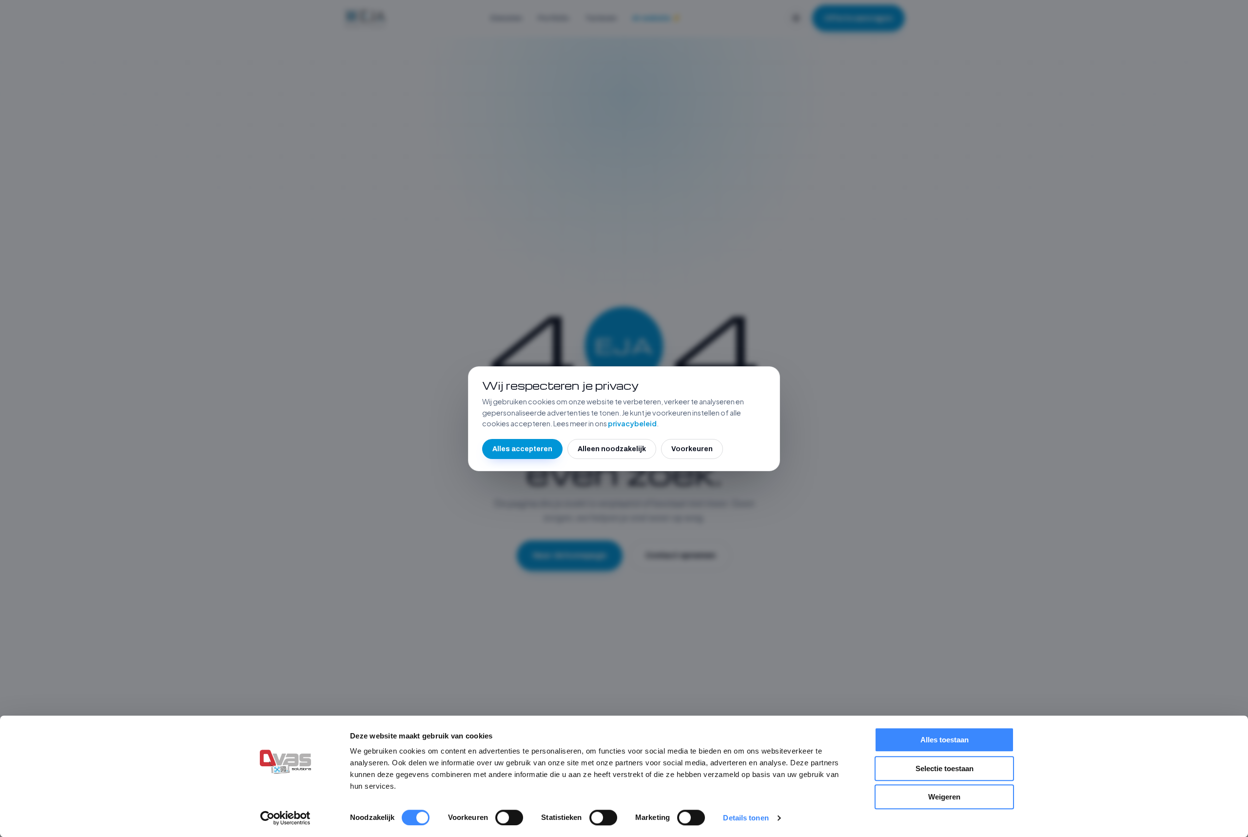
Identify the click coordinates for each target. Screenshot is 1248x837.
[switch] (509, 817)
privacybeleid (632, 423)
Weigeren (944, 797)
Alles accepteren (522, 449)
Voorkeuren (692, 449)
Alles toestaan (944, 740)
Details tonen (745, 818)
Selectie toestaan (945, 768)
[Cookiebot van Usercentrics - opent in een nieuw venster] (285, 818)
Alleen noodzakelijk (612, 449)
